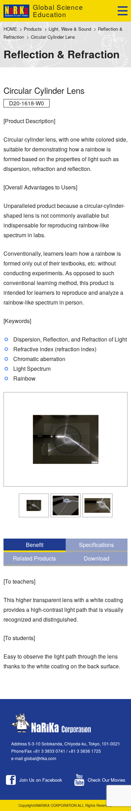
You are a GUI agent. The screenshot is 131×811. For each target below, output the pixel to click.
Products (33, 28)
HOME (10, 28)
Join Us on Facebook (40, 779)
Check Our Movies (106, 779)
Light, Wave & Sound (70, 28)
